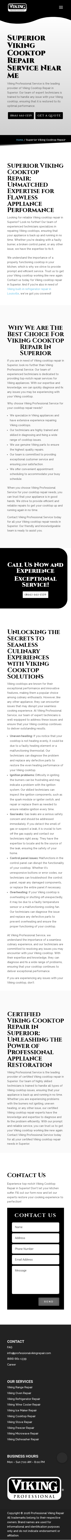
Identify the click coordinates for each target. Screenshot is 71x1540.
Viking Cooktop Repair (21, 1416)
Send (49, 1301)
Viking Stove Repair (19, 1422)
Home (19, 139)
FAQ (9, 1347)
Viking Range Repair (20, 1387)
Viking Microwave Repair (22, 1433)
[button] (62, 1457)
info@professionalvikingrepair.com (29, 1353)
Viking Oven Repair (19, 1393)
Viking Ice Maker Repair (22, 1410)
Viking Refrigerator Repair (23, 1398)
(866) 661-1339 (21, 116)
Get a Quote (49, 116)
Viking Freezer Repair (20, 1427)
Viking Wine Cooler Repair (24, 1404)
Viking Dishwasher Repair (23, 1439)
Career (11, 1364)
